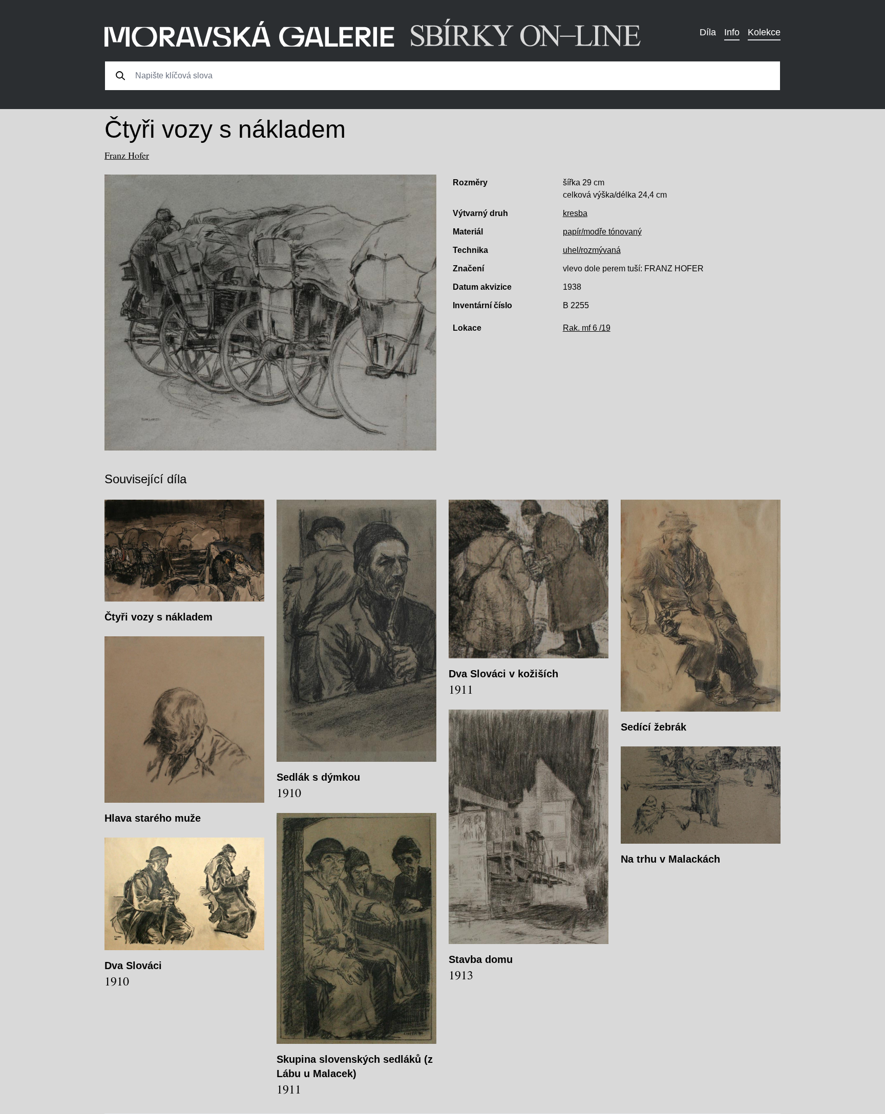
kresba (575, 213)
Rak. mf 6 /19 (586, 328)
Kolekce (764, 32)
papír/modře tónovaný (602, 231)
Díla (708, 32)
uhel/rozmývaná (592, 250)
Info (732, 32)
